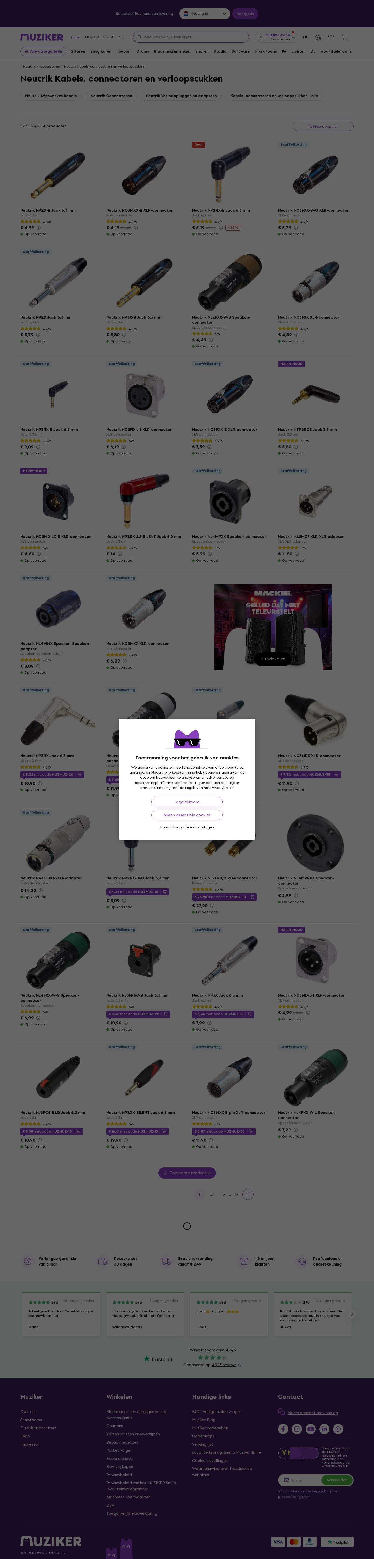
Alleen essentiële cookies (187, 815)
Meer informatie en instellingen (187, 827)
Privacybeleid (222, 788)
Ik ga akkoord (187, 802)
